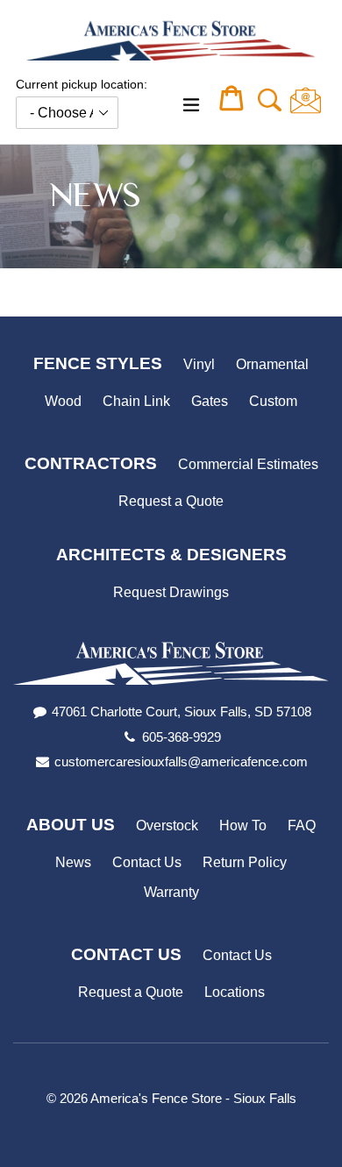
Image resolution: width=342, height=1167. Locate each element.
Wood (63, 401)
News (73, 862)
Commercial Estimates (248, 464)
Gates (209, 401)
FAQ (302, 825)
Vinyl (199, 364)
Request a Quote (171, 501)
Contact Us (147, 862)
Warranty (171, 892)
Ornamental (272, 364)
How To (243, 825)
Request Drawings (171, 592)
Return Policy (245, 862)
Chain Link (136, 401)
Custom (273, 401)
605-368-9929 (181, 736)
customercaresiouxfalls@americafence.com (181, 761)
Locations (234, 992)
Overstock (167, 825)
